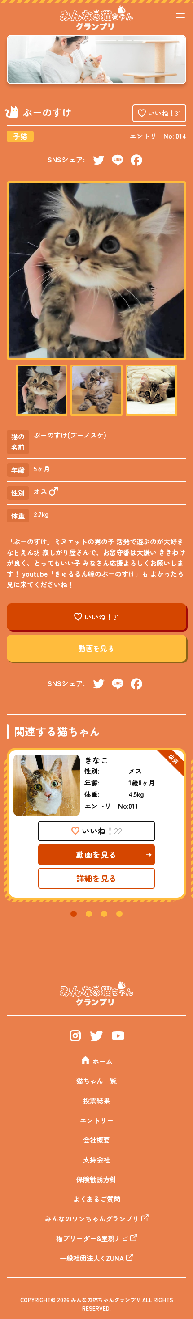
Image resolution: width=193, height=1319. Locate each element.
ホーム (102, 1061)
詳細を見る (96, 878)
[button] (73, 914)
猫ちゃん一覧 (96, 1081)
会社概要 (96, 1140)
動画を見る (96, 648)
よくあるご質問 (96, 1199)
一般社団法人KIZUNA (92, 1258)
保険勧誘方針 (96, 1179)
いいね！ (164, 113)
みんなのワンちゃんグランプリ (92, 1218)
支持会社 (96, 1159)
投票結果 (96, 1100)
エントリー (97, 1120)
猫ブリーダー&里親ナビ (92, 1238)
